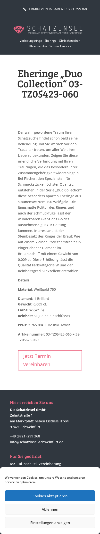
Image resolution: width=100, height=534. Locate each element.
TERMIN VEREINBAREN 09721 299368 (57, 9)
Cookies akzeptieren (50, 495)
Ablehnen (50, 509)
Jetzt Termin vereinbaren (37, 360)
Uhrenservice (38, 46)
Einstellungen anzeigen (50, 522)
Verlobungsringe (31, 41)
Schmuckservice (60, 46)
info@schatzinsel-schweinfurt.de (36, 442)
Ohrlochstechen (69, 41)
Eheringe (50, 41)
